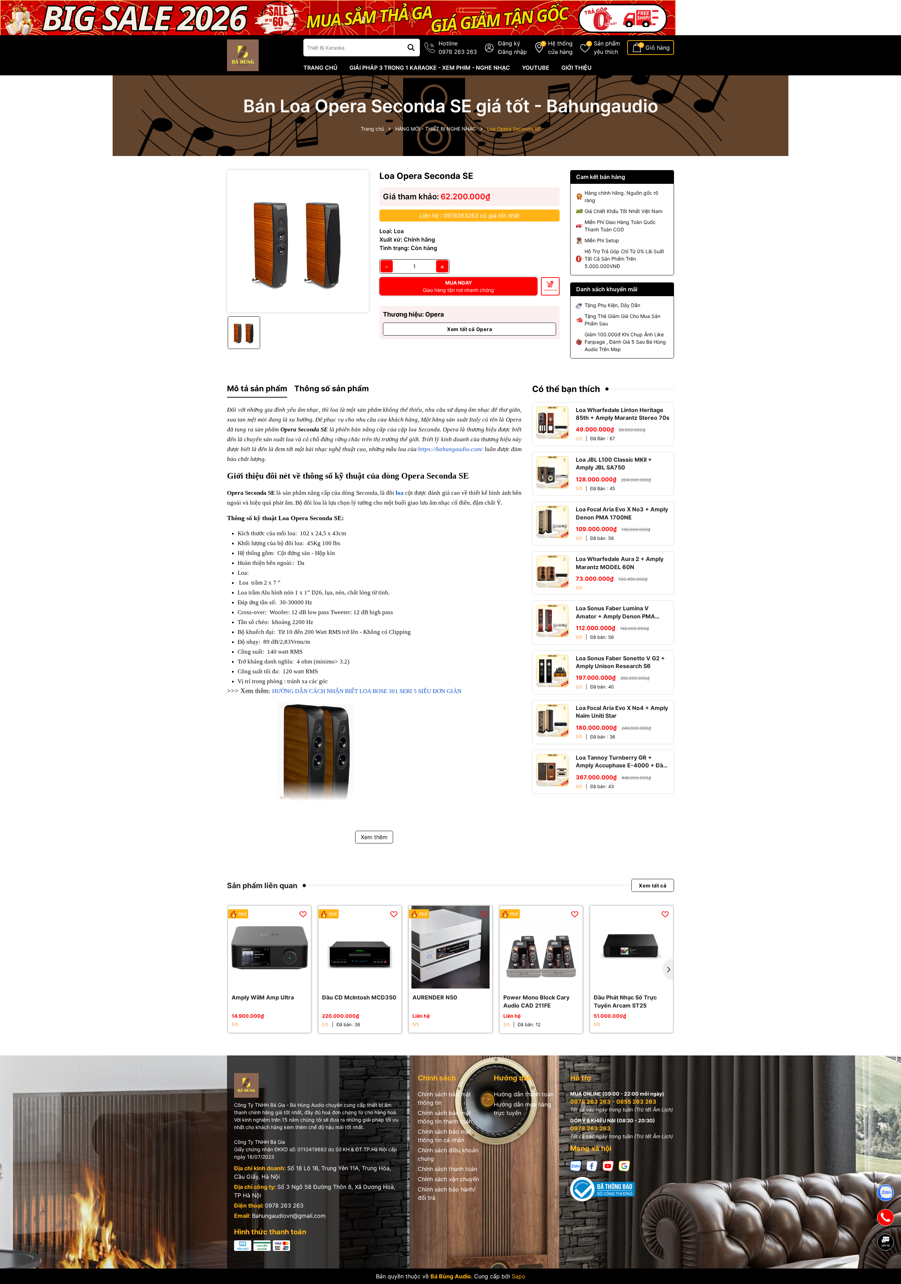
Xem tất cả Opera (469, 329)
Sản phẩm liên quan (262, 885)
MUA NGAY (458, 286)
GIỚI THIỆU (576, 67)
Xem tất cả (653, 886)
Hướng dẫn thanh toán (524, 1094)
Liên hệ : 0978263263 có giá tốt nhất (469, 215)
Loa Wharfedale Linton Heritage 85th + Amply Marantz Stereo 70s (622, 413)
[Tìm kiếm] (411, 47)
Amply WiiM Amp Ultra (263, 997)
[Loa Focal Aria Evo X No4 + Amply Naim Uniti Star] (552, 720)
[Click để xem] (298, 241)
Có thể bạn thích (566, 389)
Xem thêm (374, 837)
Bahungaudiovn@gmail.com (289, 1215)
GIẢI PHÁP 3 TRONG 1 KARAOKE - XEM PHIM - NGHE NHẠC (429, 67)
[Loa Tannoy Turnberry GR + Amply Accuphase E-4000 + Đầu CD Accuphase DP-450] (552, 770)
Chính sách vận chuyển (448, 1179)
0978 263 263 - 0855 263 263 (613, 1101)
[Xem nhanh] (277, 981)
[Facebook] (592, 1165)
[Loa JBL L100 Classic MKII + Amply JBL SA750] (552, 472)
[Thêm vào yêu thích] (303, 914)
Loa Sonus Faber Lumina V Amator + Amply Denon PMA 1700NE (615, 612)
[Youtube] (608, 1165)
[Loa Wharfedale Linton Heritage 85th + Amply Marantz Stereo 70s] (552, 422)
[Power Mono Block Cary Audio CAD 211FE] (541, 947)
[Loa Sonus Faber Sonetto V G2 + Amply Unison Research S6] (552, 670)
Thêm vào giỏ (550, 290)
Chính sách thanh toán (447, 1168)
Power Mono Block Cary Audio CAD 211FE (536, 1001)
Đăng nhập (512, 51)
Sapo (518, 1276)
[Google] (624, 1165)
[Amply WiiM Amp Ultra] (269, 947)
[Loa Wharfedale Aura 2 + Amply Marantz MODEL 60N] (552, 571)
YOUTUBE (535, 67)
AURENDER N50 (434, 997)
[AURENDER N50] (450, 947)
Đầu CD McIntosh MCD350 (359, 997)
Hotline (458, 47)
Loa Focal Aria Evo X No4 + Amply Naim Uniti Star (622, 711)
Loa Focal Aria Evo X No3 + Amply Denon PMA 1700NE (622, 513)
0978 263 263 (284, 1205)
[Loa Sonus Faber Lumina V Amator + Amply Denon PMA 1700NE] (552, 620)
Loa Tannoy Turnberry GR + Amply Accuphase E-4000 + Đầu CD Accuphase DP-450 (621, 761)
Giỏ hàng (657, 47)
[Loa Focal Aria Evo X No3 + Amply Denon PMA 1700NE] (552, 521)
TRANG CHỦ (320, 67)
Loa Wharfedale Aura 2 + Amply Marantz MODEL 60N (619, 562)
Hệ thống (560, 47)
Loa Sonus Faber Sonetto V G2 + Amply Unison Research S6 (620, 662)
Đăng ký (509, 43)
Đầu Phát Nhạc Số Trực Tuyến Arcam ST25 (625, 1001)
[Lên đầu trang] (886, 1266)
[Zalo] (575, 1165)
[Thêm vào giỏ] (262, 981)
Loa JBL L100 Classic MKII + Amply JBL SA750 (614, 463)
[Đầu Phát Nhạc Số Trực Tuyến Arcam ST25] (631, 947)
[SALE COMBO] (338, 17)
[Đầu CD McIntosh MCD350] (360, 947)
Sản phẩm (607, 47)
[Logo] (243, 55)
